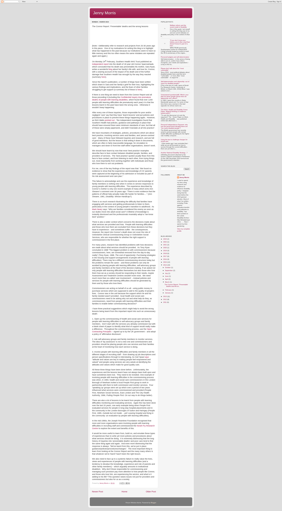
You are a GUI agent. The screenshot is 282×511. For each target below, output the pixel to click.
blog (110, 69)
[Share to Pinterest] (129, 483)
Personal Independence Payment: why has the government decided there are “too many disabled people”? (174, 126)
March (167, 282)
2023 (165, 239)
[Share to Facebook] (127, 483)
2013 (165, 296)
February (168, 290)
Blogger (153, 503)
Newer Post (97, 491)
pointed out (110, 120)
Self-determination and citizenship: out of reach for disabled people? (175, 82)
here (103, 77)
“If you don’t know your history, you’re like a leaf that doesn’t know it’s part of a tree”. (180, 43)
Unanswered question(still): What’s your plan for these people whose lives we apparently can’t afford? (174, 96)
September (169, 270)
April (167, 279)
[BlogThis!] (123, 483)
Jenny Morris (104, 13)
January (168, 293)
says (147, 357)
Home (124, 491)
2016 (165, 259)
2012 (165, 299)
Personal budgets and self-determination (175, 57)
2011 (165, 302)
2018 (165, 253)
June (167, 276)
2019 (165, 250)
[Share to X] (125, 483)
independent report (100, 64)
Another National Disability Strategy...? (174, 153)
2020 (165, 247)
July (166, 273)
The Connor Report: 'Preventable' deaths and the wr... (176, 285)
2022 (165, 242)
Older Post (151, 491)
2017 (165, 256)
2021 (165, 245)
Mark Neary (97, 209)
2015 (165, 262)
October (168, 267)
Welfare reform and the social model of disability (178, 26)
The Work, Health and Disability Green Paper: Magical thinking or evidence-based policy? (174, 111)
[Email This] (120, 483)
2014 (165, 265)
